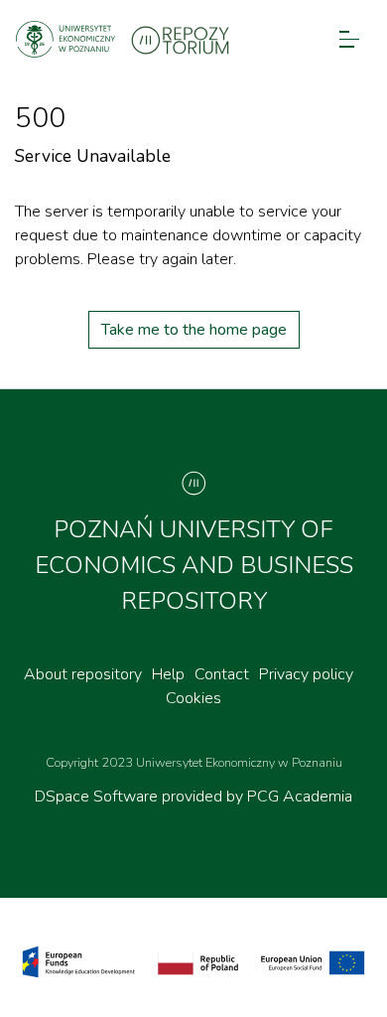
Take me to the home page (194, 330)
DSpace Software (98, 796)
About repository (83, 674)
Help (168, 674)
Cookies (193, 698)
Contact (221, 674)
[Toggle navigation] (349, 39)
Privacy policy (306, 674)
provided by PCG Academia (257, 796)
